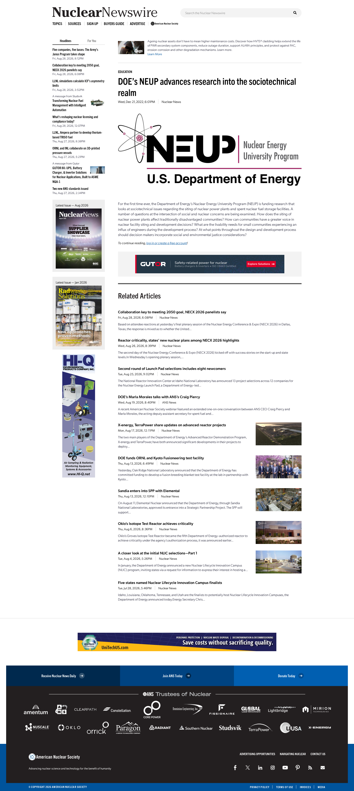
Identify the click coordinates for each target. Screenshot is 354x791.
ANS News (169, 402)
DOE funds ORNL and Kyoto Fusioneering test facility (161, 457)
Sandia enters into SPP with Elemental (149, 490)
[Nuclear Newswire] (310, 767)
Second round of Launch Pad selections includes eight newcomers (172, 368)
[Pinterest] (297, 767)
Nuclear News (171, 101)
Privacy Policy (259, 787)
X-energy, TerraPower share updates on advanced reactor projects (172, 424)
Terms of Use (284, 787)
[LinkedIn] (260, 767)
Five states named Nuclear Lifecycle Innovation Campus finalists (170, 582)
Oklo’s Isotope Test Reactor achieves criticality (155, 523)
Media (321, 787)
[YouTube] (285, 767)
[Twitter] (247, 767)
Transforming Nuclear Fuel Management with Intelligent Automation (69, 105)
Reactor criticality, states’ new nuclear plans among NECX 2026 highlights (178, 340)
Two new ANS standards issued (70, 188)
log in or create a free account (166, 243)
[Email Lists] (322, 767)
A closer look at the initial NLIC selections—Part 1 (157, 553)
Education (125, 72)
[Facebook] (235, 767)
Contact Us (318, 754)
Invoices (305, 787)
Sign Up (92, 23)
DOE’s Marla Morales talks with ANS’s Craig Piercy (159, 396)
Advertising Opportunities (257, 754)
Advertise (137, 23)
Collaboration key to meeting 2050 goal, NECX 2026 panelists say (172, 311)
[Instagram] (272, 767)
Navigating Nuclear (293, 754)
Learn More (155, 54)
